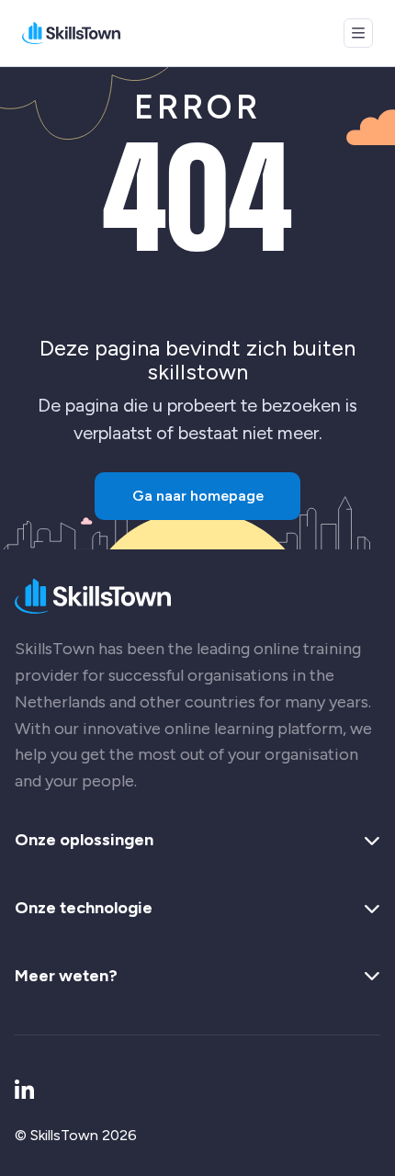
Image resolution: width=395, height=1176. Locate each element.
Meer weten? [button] (66, 976)
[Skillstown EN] (71, 33)
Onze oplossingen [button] (84, 840)
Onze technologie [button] (83, 908)
